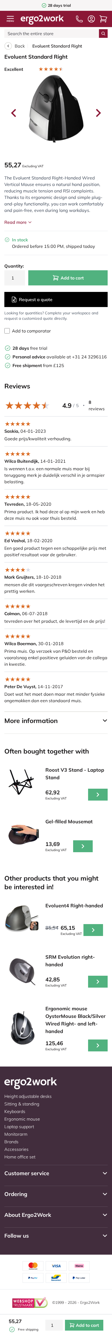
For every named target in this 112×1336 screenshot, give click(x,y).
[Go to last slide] (14, 112)
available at (42, 356)
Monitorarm (15, 1134)
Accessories (16, 1149)
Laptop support (19, 1126)
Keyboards (14, 1111)
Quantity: (14, 266)
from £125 (38, 365)
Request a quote (35, 299)
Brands (11, 1141)
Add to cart (72, 278)
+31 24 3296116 (89, 356)
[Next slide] (97, 112)
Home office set (19, 1157)
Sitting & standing (21, 1104)
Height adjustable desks (28, 1096)
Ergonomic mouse (22, 1119)
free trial (30, 348)
